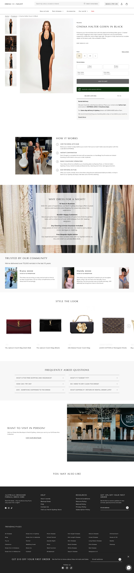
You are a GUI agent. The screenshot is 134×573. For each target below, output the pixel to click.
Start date (81, 72)
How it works (45, 498)
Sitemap (112, 544)
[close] (128, 557)
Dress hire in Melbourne (12, 551)
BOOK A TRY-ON (112, 4)
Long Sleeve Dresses (95, 541)
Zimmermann (114, 533)
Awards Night (51, 541)
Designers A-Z (93, 551)
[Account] (122, 4)
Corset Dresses (93, 537)
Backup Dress (46, 501)
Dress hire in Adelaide (33, 537)
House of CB (113, 537)
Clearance (8, 544)
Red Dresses (92, 548)
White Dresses (72, 548)
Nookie (79, 22)
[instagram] (67, 568)
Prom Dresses (51, 533)
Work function (51, 548)
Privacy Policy (81, 507)
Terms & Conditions (83, 498)
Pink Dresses (93, 544)
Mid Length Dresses (74, 537)
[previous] (5, 308)
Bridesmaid (50, 551)
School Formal (51, 537)
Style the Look (67, 301)
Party (48, 544)
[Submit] (120, 559)
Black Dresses (72, 544)
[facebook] (62, 568)
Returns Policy (81, 501)
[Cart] (126, 4)
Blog (6, 537)
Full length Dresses (74, 533)
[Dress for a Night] (14, 4)
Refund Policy (81, 504)
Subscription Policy (83, 509)
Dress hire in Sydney (32, 533)
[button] (129, 568)
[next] (129, 326)
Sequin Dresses (72, 551)
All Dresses (8, 533)
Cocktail (28, 551)
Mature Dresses (94, 533)
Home (7, 16)
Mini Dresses (72, 541)
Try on (7, 541)
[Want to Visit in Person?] (100, 433)
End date (107, 72)
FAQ (42, 504)
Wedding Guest (31, 544)
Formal (28, 541)
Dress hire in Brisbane (12, 548)
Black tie (29, 548)
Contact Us (45, 507)
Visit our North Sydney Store (51, 509)
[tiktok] (71, 568)
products (14, 16)
